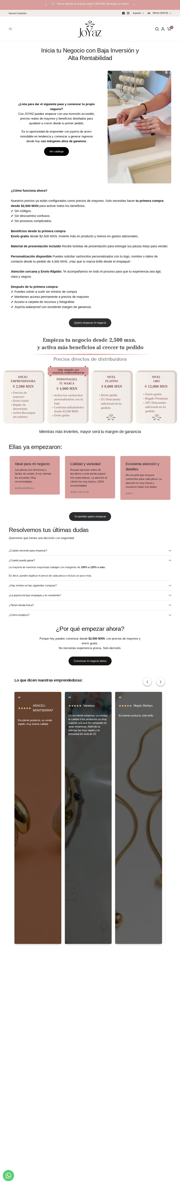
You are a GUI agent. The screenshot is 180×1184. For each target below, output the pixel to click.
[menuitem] (18, 13)
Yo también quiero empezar (90, 516)
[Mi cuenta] (163, 28)
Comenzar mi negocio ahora (90, 660)
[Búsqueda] (157, 28)
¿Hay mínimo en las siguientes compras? (33, 585)
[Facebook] (123, 13)
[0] (168, 28)
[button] (56, 151)
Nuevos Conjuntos (18, 13)
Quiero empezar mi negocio (90, 322)
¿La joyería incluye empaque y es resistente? (35, 595)
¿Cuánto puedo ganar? (22, 560)
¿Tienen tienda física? (21, 605)
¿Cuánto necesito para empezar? (28, 550)
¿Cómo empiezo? (19, 614)
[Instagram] (128, 13)
